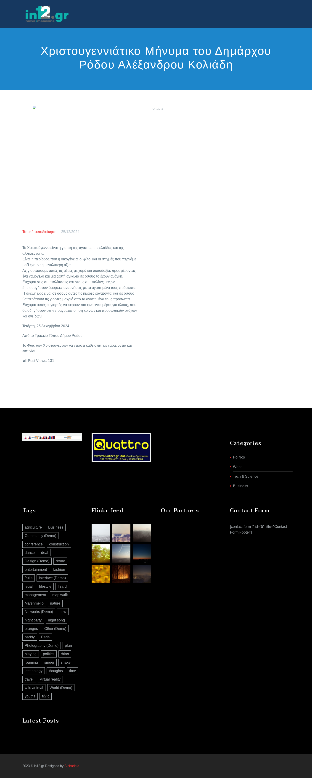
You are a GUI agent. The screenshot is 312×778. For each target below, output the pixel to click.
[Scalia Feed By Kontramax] (101, 533)
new (62, 612)
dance (30, 553)
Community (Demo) (40, 536)
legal (29, 586)
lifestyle (45, 586)
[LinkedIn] (53, 379)
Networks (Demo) (39, 612)
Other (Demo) (55, 629)
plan (68, 645)
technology (33, 671)
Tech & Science (245, 476)
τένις (45, 696)
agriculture (33, 527)
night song (56, 620)
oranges (31, 629)
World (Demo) (61, 688)
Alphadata (71, 766)
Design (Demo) (37, 561)
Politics (239, 457)
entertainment (36, 569)
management (35, 595)
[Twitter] (32, 379)
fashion (59, 569)
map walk (60, 595)
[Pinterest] (39, 379)
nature (55, 603)
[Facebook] (25, 379)
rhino (65, 654)
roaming (31, 662)
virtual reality (50, 679)
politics (48, 654)
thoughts (56, 671)
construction (59, 544)
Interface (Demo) (52, 578)
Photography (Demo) (41, 645)
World (238, 467)
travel (29, 679)
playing (31, 654)
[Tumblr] (46, 379)
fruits (28, 578)
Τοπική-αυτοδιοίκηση (39, 232)
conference (34, 544)
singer (49, 662)
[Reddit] (59, 379)
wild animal (34, 688)
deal (44, 553)
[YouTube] (288, 766)
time (72, 671)
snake (66, 662)
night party (33, 620)
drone (60, 561)
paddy (30, 637)
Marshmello (34, 603)
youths (30, 696)
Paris (45, 637)
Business (240, 486)
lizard (62, 586)
